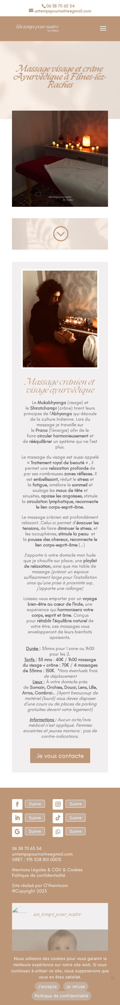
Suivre (35, 804)
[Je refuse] (112, 978)
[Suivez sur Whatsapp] (58, 832)
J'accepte (47, 986)
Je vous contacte (60, 755)
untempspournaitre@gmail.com (42, 854)
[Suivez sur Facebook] (17, 804)
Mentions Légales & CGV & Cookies (47, 869)
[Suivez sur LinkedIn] (17, 818)
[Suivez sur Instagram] (58, 804)
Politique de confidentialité (61, 995)
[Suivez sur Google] (17, 832)
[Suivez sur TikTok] (58, 818)
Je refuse (75, 986)
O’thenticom (55, 885)
